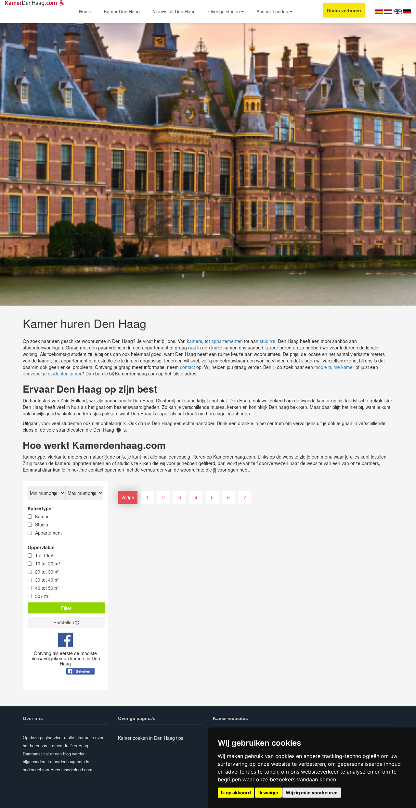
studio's (267, 341)
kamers (194, 341)
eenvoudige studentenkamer (52, 373)
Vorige (127, 497)
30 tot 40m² (47, 579)
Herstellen (64, 622)
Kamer (42, 516)
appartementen (227, 341)
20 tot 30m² (47, 571)
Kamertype (39, 508)
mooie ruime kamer (334, 367)
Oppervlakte (41, 547)
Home (85, 11)
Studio (41, 524)
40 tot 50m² (47, 588)
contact (187, 367)
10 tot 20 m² (47, 563)
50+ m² (42, 596)
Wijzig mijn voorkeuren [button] (312, 792)
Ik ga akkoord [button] (236, 792)
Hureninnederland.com (71, 769)
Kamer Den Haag (122, 11)
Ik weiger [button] (268, 792)
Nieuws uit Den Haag (174, 11)
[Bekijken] (80, 687)
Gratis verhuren (344, 10)
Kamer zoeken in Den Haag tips (150, 738)
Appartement (48, 532)
